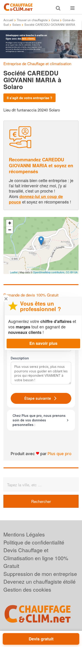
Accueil (8, 20)
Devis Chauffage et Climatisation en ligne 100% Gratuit (35, 558)
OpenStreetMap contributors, (49, 272)
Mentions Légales (24, 534)
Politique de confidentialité (33, 542)
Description (20, 358)
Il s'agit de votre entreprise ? (29, 97)
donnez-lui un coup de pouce (36, 199)
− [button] (9, 230)
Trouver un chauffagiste (32, 20)
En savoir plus (43, 343)
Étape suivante (37, 398)
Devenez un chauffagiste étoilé (39, 581)
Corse (55, 20)
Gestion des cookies (27, 589)
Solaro (16, 24)
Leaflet (14, 272)
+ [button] (9, 223)
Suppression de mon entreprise (40, 573)
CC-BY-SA (71, 272)
